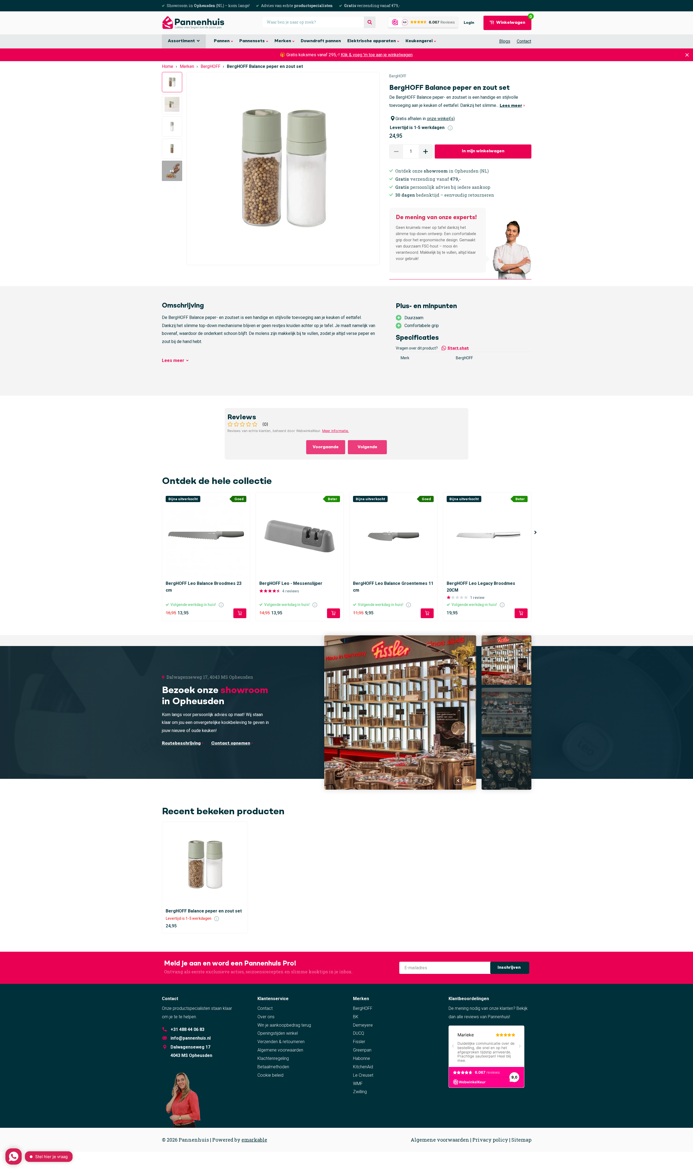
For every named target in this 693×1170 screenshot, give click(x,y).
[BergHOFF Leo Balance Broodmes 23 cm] (206, 536)
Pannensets (252, 41)
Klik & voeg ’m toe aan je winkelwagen (377, 54)
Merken (282, 41)
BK (355, 1016)
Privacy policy (490, 1139)
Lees (173, 360)
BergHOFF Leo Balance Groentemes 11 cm (393, 586)
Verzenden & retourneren (281, 1041)
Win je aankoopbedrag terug (284, 1025)
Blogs (504, 41)
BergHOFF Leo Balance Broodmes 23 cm (203, 586)
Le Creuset (363, 1075)
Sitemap (521, 1139)
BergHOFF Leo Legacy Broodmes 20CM (481, 586)
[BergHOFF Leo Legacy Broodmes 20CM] (487, 536)
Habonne (361, 1058)
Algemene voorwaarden (280, 1050)
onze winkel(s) (441, 118)
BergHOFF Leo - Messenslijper (290, 583)
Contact (524, 41)
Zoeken (369, 22)
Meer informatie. (335, 431)
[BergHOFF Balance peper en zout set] (205, 864)
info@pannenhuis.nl (191, 1038)
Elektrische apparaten (371, 41)
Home (167, 66)
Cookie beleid (270, 1075)
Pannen (222, 41)
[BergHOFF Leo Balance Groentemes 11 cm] (393, 536)
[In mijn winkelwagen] (239, 613)
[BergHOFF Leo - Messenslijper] (299, 536)
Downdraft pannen (321, 41)
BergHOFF (210, 66)
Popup (450, 127)
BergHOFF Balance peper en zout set (204, 911)
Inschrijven (510, 967)
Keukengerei (419, 41)
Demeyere (363, 1025)
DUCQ (358, 1033)
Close (687, 54)
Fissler (359, 1041)
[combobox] (319, 22)
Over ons (265, 1016)
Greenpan (362, 1050)
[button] (425, 152)
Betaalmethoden (273, 1066)
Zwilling (360, 1091)
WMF (358, 1083)
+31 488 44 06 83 (187, 1029)
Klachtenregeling (273, 1058)
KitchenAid (363, 1066)
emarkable (254, 1139)
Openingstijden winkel (277, 1033)
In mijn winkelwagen (483, 151)
